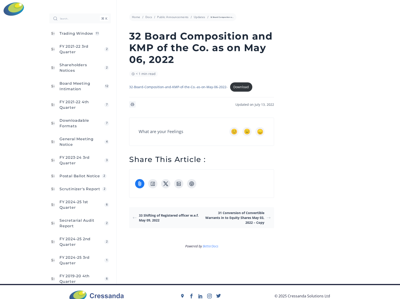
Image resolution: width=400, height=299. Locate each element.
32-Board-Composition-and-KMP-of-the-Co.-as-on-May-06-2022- (178, 87)
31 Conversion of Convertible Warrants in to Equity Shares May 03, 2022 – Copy (234, 218)
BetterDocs (210, 246)
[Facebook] (152, 183)
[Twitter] (218, 296)
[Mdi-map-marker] (182, 296)
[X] (165, 183)
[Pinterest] (191, 183)
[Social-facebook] (191, 296)
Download (241, 87)
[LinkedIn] (178, 183)
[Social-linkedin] (200, 296)
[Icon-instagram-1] (209, 296)
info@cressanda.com (202, 9)
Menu (393, 9)
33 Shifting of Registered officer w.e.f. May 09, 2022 (169, 217)
